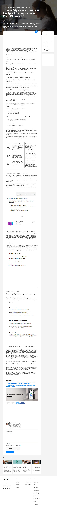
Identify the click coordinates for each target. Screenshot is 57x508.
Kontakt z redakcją (28, 484)
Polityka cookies (36, 482)
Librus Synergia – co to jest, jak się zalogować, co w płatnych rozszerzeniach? (21, 381)
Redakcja (26, 481)
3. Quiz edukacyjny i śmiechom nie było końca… (48, 46)
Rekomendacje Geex (28, 482)
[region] (22, 40)
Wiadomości (18, 481)
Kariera (35, 485)
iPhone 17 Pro (36, 504)
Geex (4, 7)
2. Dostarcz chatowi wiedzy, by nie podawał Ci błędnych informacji (48, 41)
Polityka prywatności (37, 496)
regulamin (19, 445)
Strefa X (17, 487)
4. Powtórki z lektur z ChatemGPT (47, 50)
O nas (34, 481)
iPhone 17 (35, 501)
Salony (35, 484)
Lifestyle (6, 7)
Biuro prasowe (36, 487)
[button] (21, 216)
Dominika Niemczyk (8, 20)
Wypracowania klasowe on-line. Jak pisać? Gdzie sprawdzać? (19, 383)
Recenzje (17, 482)
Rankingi (17, 485)
